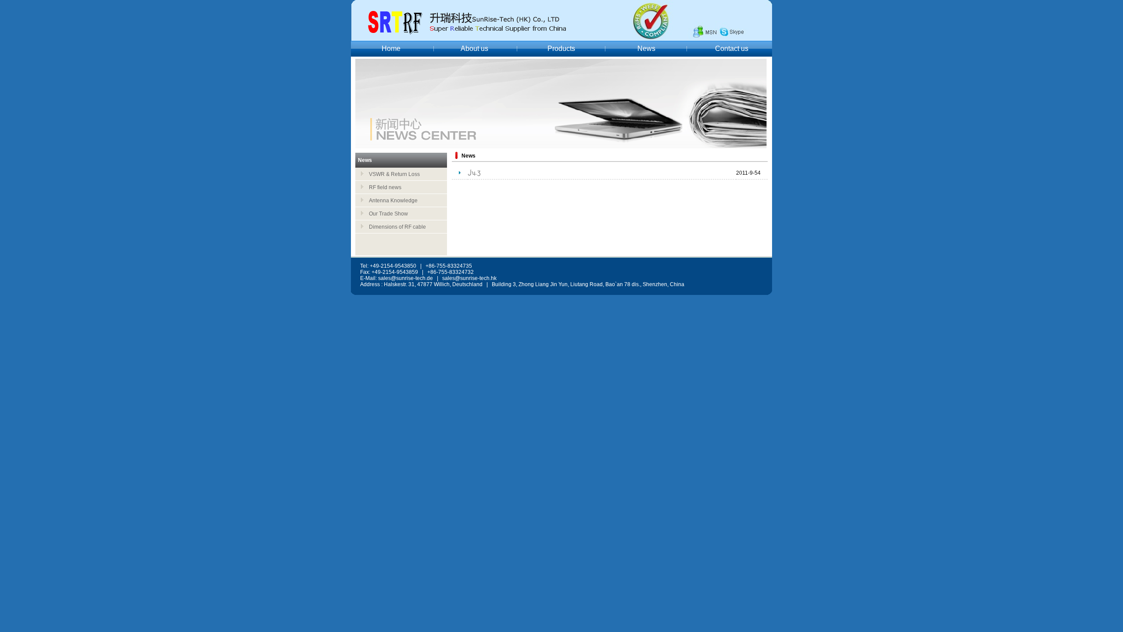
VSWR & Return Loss (394, 174)
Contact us (731, 48)
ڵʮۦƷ (474, 173)
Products (561, 48)
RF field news (385, 187)
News (646, 48)
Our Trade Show (388, 214)
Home (391, 48)
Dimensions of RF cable (397, 227)
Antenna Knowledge (393, 201)
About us (474, 48)
